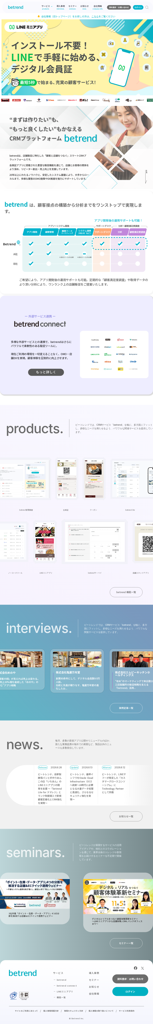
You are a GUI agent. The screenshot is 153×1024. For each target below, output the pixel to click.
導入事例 (94, 973)
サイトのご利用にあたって (26, 1010)
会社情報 (94, 993)
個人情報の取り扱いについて (101, 1010)
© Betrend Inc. (76, 1018)
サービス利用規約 (126, 1010)
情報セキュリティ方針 (73, 1010)
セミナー (94, 980)
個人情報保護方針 (51, 1010)
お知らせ (94, 986)
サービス (58, 973)
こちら (95, 16)
